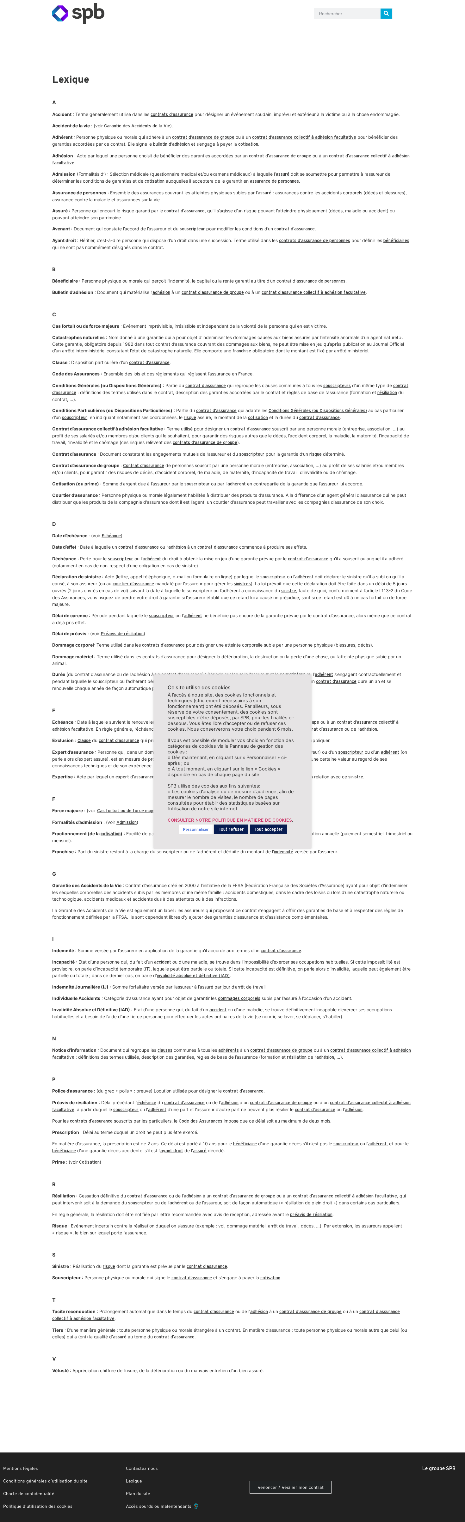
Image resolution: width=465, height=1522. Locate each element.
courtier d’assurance (133, 583)
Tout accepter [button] (268, 829)
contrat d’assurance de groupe (203, 137)
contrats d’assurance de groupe (205, 442)
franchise (241, 350)
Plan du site (138, 1493)
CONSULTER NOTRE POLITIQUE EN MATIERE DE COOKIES (230, 820)
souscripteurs (337, 385)
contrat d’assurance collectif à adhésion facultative (304, 137)
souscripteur (192, 228)
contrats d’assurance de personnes (314, 240)
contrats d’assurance (172, 114)
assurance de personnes (274, 181)
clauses (165, 1050)
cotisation (248, 144)
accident (162, 962)
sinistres (242, 583)
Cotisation (89, 1162)
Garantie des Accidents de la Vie (137, 125)
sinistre (288, 590)
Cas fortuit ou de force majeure (129, 810)
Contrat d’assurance (143, 465)
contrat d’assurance (184, 210)
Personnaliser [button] (196, 829)
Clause (84, 740)
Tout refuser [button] (231, 829)
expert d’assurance (134, 776)
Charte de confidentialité (28, 1493)
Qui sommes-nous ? (319, 33)
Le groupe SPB (439, 1468)
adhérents (228, 1050)
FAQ (142, 33)
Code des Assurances (200, 1120)
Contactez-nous (142, 1468)
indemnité (283, 851)
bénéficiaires (396, 240)
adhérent (236, 483)
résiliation (387, 392)
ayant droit (171, 1150)
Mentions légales (20, 1468)
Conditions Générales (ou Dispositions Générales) (318, 410)
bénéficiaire (245, 1143)
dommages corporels (239, 998)
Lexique (134, 1480)
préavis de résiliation (311, 1214)
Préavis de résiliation (122, 633)
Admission (126, 822)
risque (190, 417)
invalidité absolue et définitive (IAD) (193, 975)
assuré (282, 174)
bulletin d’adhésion (171, 144)
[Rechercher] (386, 14)
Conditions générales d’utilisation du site (45, 1480)
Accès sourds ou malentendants (160, 1506)
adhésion (161, 292)
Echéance (111, 535)
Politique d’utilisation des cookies (37, 1506)
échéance (146, 1102)
